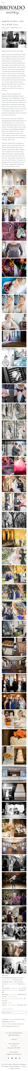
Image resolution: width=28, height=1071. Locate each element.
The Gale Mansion (7, 979)
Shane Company (12, 1005)
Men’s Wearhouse (12, 996)
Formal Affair (13, 994)
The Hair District (11, 984)
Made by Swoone (15, 1068)
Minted (10, 1003)
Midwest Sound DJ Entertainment (14, 998)
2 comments (7, 1009)
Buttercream (14, 988)
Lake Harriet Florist (12, 990)
